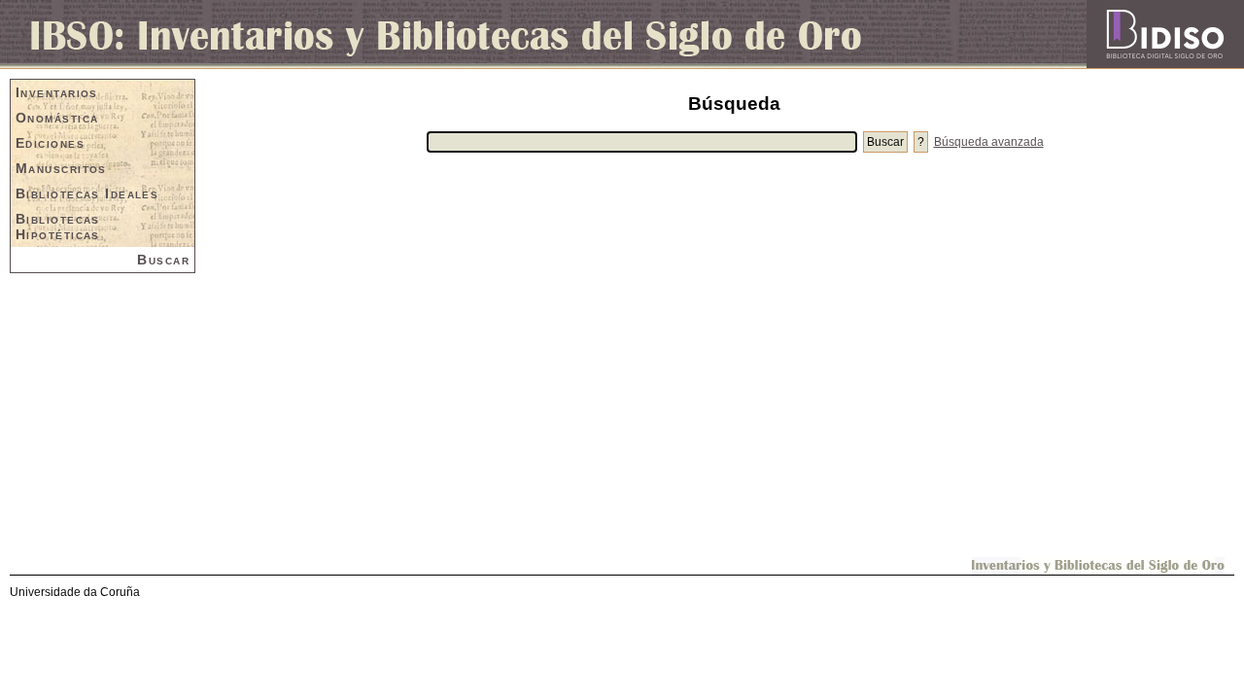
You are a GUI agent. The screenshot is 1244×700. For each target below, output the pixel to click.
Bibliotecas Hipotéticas (58, 226)
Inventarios (57, 92)
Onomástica (57, 117)
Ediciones (50, 143)
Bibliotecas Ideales (87, 193)
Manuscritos (61, 168)
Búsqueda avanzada (989, 142)
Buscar (163, 259)
